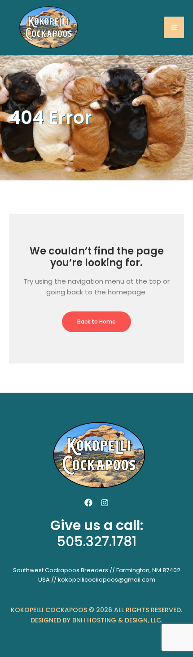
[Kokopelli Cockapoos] (47, 26)
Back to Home (96, 321)
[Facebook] (88, 502)
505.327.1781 (96, 541)
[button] (174, 27)
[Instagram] (104, 502)
